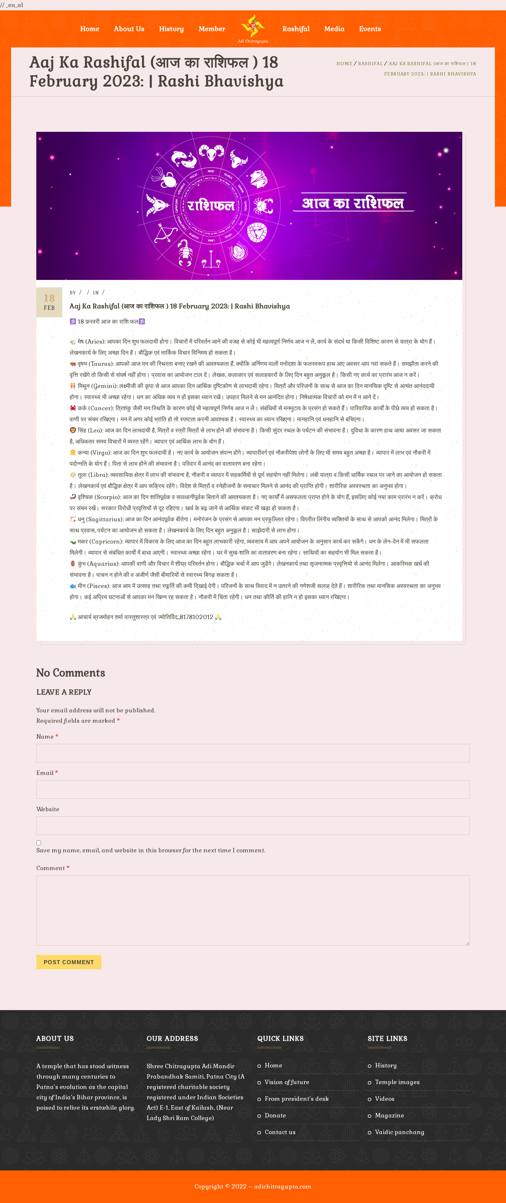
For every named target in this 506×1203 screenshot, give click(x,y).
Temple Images (397, 1082)
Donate (275, 1115)
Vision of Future (287, 1082)
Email (47, 773)
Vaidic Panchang (400, 1132)
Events (370, 28)
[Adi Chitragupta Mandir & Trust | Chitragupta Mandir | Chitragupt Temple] (253, 28)
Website (47, 809)
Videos (385, 1099)
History (386, 1065)
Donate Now (416, 28)
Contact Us (280, 1132)
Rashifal (296, 28)
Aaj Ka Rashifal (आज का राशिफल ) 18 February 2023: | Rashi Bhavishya (180, 306)
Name (47, 737)
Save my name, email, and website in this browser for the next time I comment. (150, 850)
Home (89, 28)
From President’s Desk (297, 1099)
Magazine (389, 1115)
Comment (53, 868)
